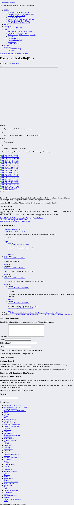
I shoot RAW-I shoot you (11, 454)
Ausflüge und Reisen (10, 423)
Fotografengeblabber (10, 440)
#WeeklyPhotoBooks (14, 17)
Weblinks (7, 497)
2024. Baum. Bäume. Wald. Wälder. (19, 12)
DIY (5, 218)
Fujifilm (9, 218)
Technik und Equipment (11, 490)
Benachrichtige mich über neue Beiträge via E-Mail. (18, 353)
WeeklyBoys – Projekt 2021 (12, 499)
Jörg (9, 243)
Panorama (7, 475)
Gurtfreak (7, 447)
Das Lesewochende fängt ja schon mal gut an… (14, 220)
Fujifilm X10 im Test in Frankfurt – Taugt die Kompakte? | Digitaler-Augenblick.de (35, 313)
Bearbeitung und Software (12, 424)
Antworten (7, 241)
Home (6, 9)
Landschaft (7, 459)
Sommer (6, 480)
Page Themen (8, 473)
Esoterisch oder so (9, 433)
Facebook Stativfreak (14, 43)
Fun (13, 218)
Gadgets (6, 444)
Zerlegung (40, 218)
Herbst (6, 452)
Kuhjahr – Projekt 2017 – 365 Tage (18, 21)
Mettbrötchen (8, 469)
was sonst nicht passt (10, 495)
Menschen (7, 468)
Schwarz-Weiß (8, 478)
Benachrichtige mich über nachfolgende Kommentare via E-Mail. (22, 350)
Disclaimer (11, 50)
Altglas (6, 416)
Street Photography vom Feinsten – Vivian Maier (15, 221)
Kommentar (4, 336)
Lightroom (7, 466)
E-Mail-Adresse (5, 343)
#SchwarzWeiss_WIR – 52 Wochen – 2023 (21, 14)
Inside (16, 218)
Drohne (6, 431)
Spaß (24, 218)
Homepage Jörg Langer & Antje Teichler (20, 31)
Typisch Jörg (8, 492)
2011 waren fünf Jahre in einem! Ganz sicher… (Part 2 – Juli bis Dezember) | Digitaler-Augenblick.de (41, 314)
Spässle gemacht (9, 485)
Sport (5, 487)
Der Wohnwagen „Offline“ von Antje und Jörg (22, 35)
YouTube (10, 36)
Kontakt (6, 45)
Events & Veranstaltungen (12, 435)
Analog (6, 418)
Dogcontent (7, 430)
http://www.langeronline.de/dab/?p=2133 (20, 308)
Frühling (6, 442)
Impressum (7, 47)
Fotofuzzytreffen (9, 438)
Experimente (8, 437)
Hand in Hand (8, 449)
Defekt (2, 218)
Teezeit (6, 256)
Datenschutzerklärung (14, 49)
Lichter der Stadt (9, 464)
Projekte (6, 10)
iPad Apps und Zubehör (15, 28)
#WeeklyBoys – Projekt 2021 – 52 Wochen (21, 19)
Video (6, 494)
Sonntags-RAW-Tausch (11, 482)
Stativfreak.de (12, 42)
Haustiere (7, 450)
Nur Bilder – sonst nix (10, 471)
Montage (20, 218)
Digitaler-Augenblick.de (7, 2)
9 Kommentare (16, 54)
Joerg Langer (15, 63)
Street (5, 489)
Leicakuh (7, 463)
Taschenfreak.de (13, 38)
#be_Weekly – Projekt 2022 (16, 16)
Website (2, 346)
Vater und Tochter (31, 218)
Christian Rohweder (10, 229)
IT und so (7, 456)
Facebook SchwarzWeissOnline (17, 33)
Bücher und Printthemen (11, 426)
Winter (6, 501)
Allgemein (25, 54)
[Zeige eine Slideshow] (7, 190)
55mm (6, 412)
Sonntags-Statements (10, 483)
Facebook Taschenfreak (15, 40)
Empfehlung (7, 26)
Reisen (6, 24)
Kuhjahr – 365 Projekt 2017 (12, 457)
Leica (5, 461)
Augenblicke (8, 421)
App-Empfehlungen (10, 419)
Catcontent (7, 428)
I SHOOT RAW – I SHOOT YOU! (19, 23)
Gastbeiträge (7, 445)
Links (5, 29)
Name (2, 339)
